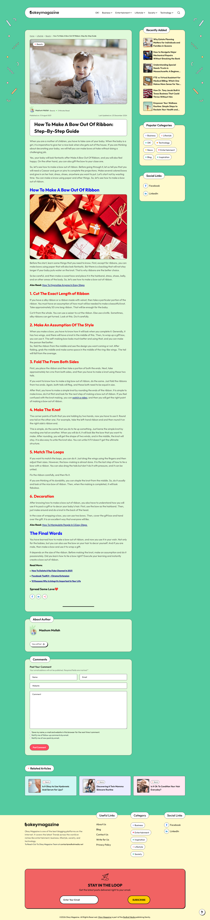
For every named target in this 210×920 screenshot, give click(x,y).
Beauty (48, 36)
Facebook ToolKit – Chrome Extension (50, 575)
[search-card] (35, 786)
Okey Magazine (104, 917)
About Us (101, 824)
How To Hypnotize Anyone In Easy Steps (63, 285)
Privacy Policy (103, 844)
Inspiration (164, 157)
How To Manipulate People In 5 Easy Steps (65, 524)
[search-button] (178, 12)
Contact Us (102, 834)
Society (151, 12)
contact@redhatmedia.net (71, 844)
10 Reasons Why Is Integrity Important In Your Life (56, 581)
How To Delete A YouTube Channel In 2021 (52, 570)
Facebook (154, 185)
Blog (149, 157)
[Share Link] (32, 596)
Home (32, 36)
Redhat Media (129, 917)
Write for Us (102, 839)
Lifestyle (139, 12)
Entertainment (122, 12)
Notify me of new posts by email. (46, 738)
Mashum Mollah (42, 110)
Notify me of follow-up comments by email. (50, 735)
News (150, 150)
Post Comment (39, 747)
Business (106, 12)
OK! (97, 12)
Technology (165, 12)
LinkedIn (153, 193)
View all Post (36, 644)
